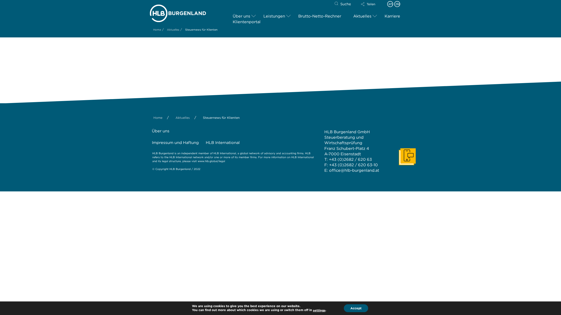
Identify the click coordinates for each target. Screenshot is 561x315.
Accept (356, 308)
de (398, 4)
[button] (372, 4)
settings (319, 310)
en (390, 4)
